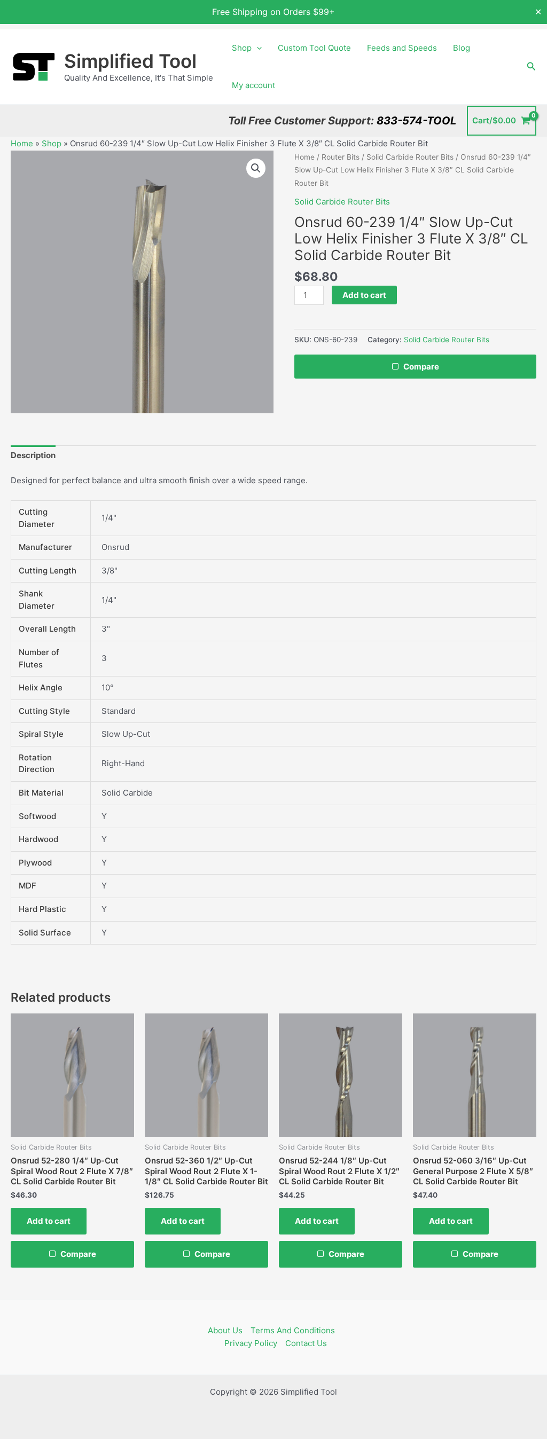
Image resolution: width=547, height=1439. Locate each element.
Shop (242, 48)
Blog (461, 48)
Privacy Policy (250, 1343)
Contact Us (306, 1343)
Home (22, 143)
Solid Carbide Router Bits (410, 157)
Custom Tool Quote (314, 48)
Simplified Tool (130, 61)
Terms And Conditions (293, 1330)
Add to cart (364, 295)
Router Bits (341, 157)
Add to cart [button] (49, 1221)
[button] (257, 48)
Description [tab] (33, 455)
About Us (225, 1330)
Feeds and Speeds (402, 48)
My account (253, 85)
